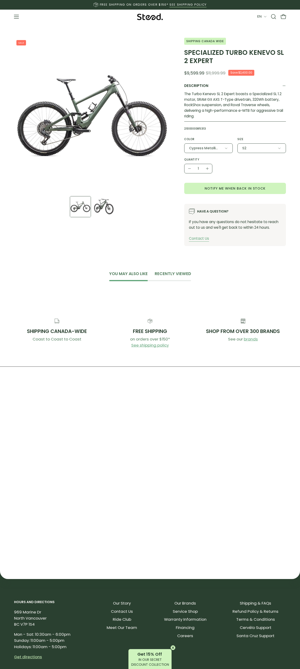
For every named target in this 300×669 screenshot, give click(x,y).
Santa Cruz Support (255, 636)
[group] (150, 4)
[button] (273, 17)
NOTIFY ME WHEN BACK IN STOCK (235, 188)
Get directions (28, 657)
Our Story (122, 603)
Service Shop (185, 611)
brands (251, 339)
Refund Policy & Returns (255, 611)
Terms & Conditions (255, 619)
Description (196, 85)
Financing (185, 627)
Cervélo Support (255, 627)
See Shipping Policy (187, 4)
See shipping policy (150, 345)
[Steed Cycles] (150, 16)
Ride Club (122, 619)
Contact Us (199, 238)
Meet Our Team (122, 627)
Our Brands (185, 603)
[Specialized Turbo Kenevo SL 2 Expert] (80, 206)
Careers (185, 636)
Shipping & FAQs (255, 603)
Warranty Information (185, 619)
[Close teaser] (173, 647)
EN (259, 16)
